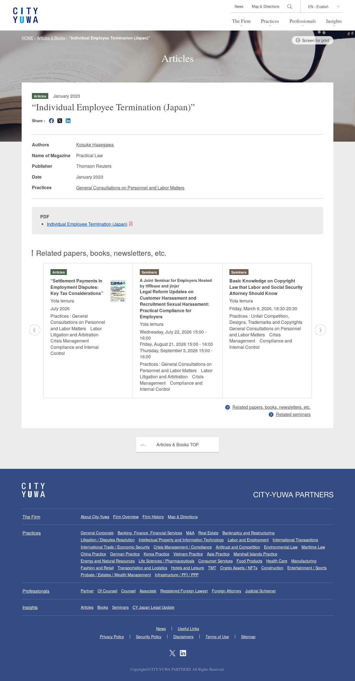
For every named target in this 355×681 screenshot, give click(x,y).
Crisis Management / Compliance (183, 547)
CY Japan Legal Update (153, 607)
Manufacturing (303, 561)
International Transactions (295, 539)
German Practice (125, 554)
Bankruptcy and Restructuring (248, 532)
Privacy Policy (112, 636)
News (239, 6)
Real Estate (208, 532)
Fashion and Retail (97, 567)
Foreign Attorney (226, 591)
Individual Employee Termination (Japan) (87, 224)
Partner (87, 591)
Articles (87, 607)
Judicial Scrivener (260, 591)
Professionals (303, 20)
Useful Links (188, 628)
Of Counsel (107, 591)
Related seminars (293, 414)
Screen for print (315, 40)
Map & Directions (266, 6)
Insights (334, 20)
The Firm (241, 20)
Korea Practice (156, 554)
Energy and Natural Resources (108, 561)
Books (102, 607)
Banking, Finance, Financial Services (150, 532)
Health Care (276, 561)
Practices (270, 20)
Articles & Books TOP (177, 444)
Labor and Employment (248, 539)
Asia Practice (218, 554)
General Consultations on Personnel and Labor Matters (130, 187)
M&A (190, 532)
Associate (148, 591)
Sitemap (248, 636)
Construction (272, 567)
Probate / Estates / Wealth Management (116, 574)
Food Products (249, 561)
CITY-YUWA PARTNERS (33, 490)
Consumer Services (215, 561)
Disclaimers (183, 636)
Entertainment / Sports (307, 567)
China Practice (93, 554)
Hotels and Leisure (187, 567)
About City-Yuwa (95, 516)
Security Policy (148, 636)
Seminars (120, 607)
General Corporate (97, 532)
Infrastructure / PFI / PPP (177, 574)
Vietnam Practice (188, 554)
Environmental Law (281, 547)
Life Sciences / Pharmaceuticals (166, 561)
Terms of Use (217, 636)
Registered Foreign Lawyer (184, 591)
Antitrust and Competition (238, 547)
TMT (212, 567)
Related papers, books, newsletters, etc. (271, 407)
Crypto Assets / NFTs (238, 567)
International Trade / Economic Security (115, 547)
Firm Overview (126, 516)
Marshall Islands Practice (255, 554)
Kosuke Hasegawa (95, 144)
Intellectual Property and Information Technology (181, 539)
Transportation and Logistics (142, 567)
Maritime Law (313, 547)
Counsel (128, 591)
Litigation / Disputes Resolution (108, 539)
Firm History (153, 516)
